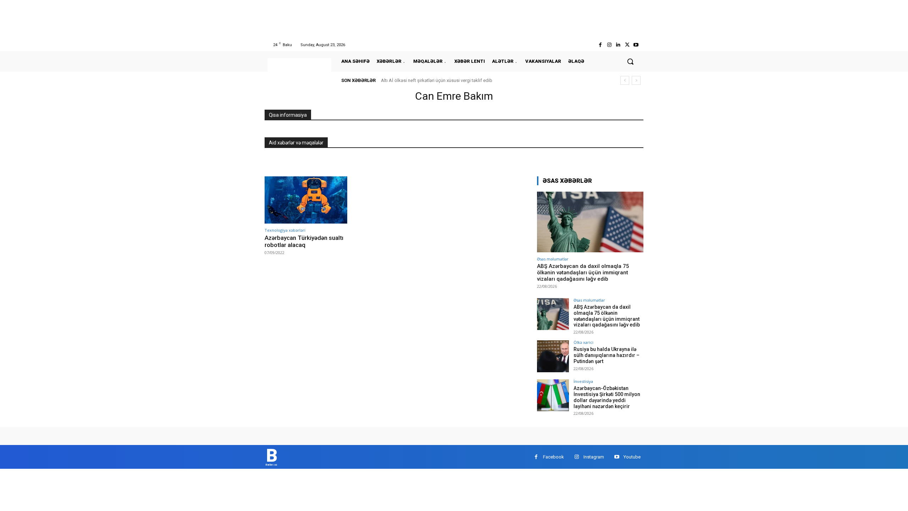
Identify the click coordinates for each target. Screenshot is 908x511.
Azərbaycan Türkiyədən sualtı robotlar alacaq (304, 241)
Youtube (632, 457)
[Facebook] (600, 44)
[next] (636, 80)
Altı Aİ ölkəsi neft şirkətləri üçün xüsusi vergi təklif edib (436, 80)
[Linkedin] (618, 44)
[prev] (624, 80)
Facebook (553, 457)
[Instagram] (609, 44)
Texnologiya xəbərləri (285, 230)
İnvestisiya (583, 381)
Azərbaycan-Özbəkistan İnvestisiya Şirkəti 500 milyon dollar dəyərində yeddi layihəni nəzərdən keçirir (607, 397)
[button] (630, 61)
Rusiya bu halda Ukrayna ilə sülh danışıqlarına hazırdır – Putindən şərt (607, 355)
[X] (627, 44)
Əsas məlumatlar (553, 259)
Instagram (593, 457)
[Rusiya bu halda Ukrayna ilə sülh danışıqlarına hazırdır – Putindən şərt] (553, 356)
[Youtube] (636, 44)
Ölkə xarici (583, 342)
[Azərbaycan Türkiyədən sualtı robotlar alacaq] (306, 200)
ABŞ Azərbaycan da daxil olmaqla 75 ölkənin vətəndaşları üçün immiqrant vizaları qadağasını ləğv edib (583, 272)
